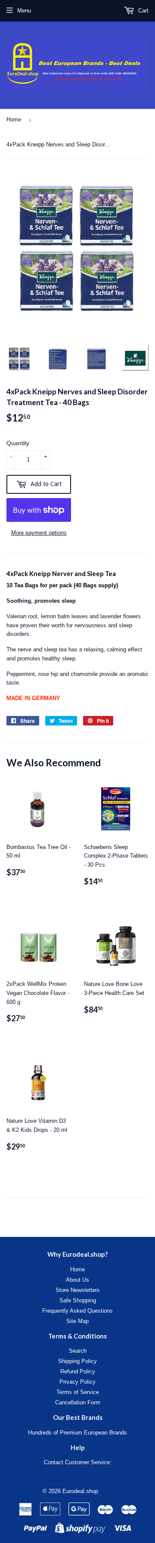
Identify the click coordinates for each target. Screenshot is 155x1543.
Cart (142, 10)
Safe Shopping (77, 1300)
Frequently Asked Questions (77, 1311)
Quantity (17, 443)
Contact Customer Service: (78, 1462)
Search (78, 1351)
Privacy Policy (77, 1382)
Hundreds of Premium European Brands (77, 1432)
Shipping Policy (77, 1361)
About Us (77, 1280)
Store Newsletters (78, 1290)
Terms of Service (77, 1392)
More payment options (39, 533)
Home (13, 119)
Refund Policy (77, 1371)
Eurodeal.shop (80, 1491)
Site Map (77, 1321)
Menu (24, 10)
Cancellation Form (77, 1402)
